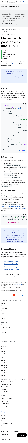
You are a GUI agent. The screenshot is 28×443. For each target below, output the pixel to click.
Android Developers (5, 29)
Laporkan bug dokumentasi (8, 401)
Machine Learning (5, 327)
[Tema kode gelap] (24, 104)
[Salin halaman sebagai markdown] (14, 46)
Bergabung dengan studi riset (8, 406)
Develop (4, 6)
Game (2, 325)
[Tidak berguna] (20, 34)
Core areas (13, 6)
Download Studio (5, 389)
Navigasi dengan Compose (11, 261)
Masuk (24, 2)
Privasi (2, 335)
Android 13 (4, 370)
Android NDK (4, 392)
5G (2, 337)
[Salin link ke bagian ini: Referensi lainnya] (17, 249)
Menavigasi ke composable (11, 269)
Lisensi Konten (18, 284)
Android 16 (4, 363)
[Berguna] (18, 34)
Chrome (3, 418)
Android (3, 303)
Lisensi (7, 431)
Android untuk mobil (6, 351)
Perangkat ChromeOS (6, 349)
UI (20, 6)
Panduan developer (6, 384)
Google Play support (6, 403)
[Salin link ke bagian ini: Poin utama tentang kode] (20, 157)
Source (3, 310)
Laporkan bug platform (6, 398)
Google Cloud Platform (7, 423)
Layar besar (4, 344)
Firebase (3, 421)
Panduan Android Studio (7, 382)
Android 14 (4, 368)
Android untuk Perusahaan (7, 306)
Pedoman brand (15, 431)
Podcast (3, 318)
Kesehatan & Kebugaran (7, 330)
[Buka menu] (2, 2)
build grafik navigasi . (21, 208)
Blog (2, 315)
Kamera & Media (5, 332)
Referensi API (4, 387)
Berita (2, 313)
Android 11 (3, 375)
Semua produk (5, 426)
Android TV (4, 354)
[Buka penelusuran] (17, 2)
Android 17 (4, 360)
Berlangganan (23, 435)
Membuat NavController (11, 264)
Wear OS (3, 346)
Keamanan (4, 308)
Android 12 (4, 373)
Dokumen (5, 31)
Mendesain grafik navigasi (11, 267)
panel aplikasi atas (12, 64)
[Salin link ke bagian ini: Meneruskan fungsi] (16, 191)
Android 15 (4, 365)
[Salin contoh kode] (26, 104)
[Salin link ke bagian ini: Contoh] (9, 89)
